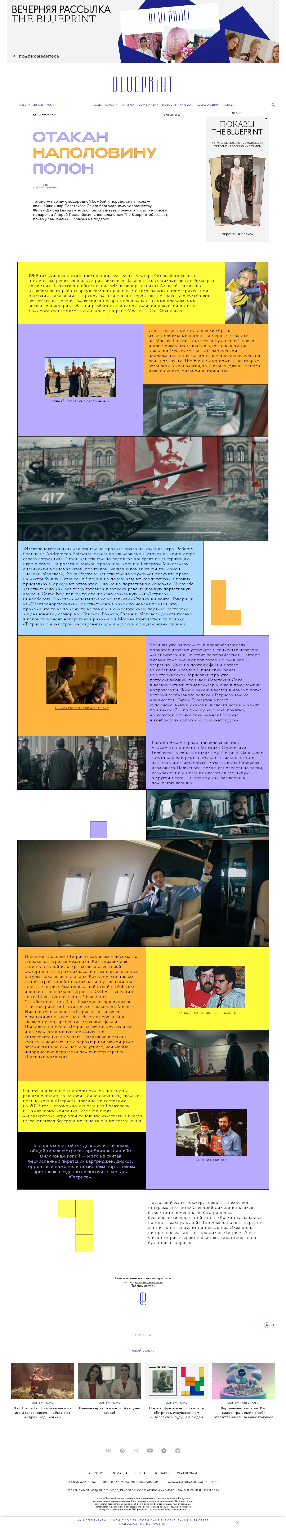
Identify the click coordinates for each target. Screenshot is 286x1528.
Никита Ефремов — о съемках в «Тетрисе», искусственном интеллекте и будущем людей (176, 1413)
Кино (52, 115)
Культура (40, 115)
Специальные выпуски (36, 105)
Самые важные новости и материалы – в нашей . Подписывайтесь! (143, 1282)
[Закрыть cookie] (237, 1522)
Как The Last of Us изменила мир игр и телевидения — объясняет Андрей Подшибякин (42, 1413)
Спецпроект (251, 1403)
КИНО (147, 1335)
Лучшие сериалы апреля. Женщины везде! (109, 1411)
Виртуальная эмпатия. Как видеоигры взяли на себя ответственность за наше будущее (243, 1413)
